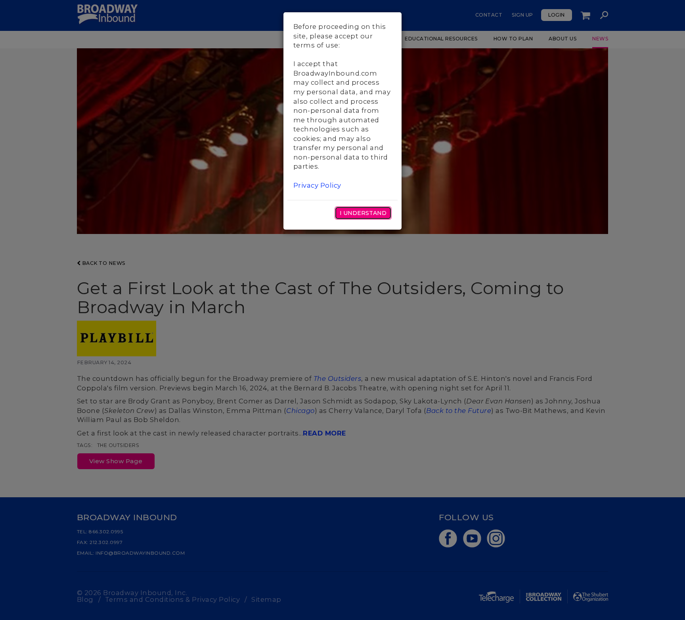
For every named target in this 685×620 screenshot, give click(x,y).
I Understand (363, 213)
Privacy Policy (317, 185)
